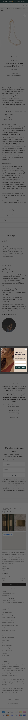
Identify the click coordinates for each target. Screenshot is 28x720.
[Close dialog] (26, 349)
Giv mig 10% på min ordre (20, 367)
